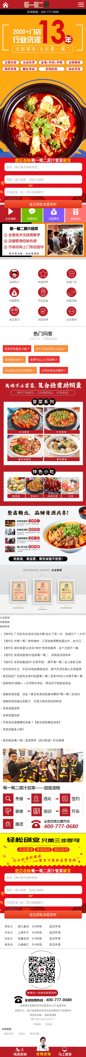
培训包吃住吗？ (14, 359)
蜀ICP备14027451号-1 (43, 1019)
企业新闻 (71, 319)
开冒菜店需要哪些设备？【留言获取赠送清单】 (32, 722)
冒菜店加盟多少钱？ (17, 349)
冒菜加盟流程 (11, 715)
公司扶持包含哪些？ (54, 370)
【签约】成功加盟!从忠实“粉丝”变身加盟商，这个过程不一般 (40, 648)
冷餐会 (21, 1033)
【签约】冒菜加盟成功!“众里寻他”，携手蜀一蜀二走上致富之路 (42, 662)
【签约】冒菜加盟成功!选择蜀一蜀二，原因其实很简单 (37, 655)
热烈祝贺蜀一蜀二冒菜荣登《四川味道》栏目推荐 (33, 740)
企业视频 (10, 218)
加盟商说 (32, 218)
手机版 (48, 1024)
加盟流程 (71, 300)
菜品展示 (14, 319)
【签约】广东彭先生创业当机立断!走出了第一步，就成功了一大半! (44, 634)
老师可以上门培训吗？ (44, 359)
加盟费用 (54, 218)
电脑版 (37, 1024)
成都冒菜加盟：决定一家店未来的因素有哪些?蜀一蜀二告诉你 (41, 694)
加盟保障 (43, 319)
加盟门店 (71, 282)
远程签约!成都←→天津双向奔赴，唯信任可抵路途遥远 (37, 683)
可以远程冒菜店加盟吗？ (20, 370)
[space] (43, 86)
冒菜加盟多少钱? (13, 729)
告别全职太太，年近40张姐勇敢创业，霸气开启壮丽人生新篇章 (42, 669)
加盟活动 (75, 218)
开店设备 (43, 300)
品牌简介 (14, 282)
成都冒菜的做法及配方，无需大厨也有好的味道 (32, 701)
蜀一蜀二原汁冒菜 (28, 4)
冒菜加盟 (34, 1033)
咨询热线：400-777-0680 (43, 12)
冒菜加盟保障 (11, 708)
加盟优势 (43, 282)
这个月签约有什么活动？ (51, 349)
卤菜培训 (8, 1033)
